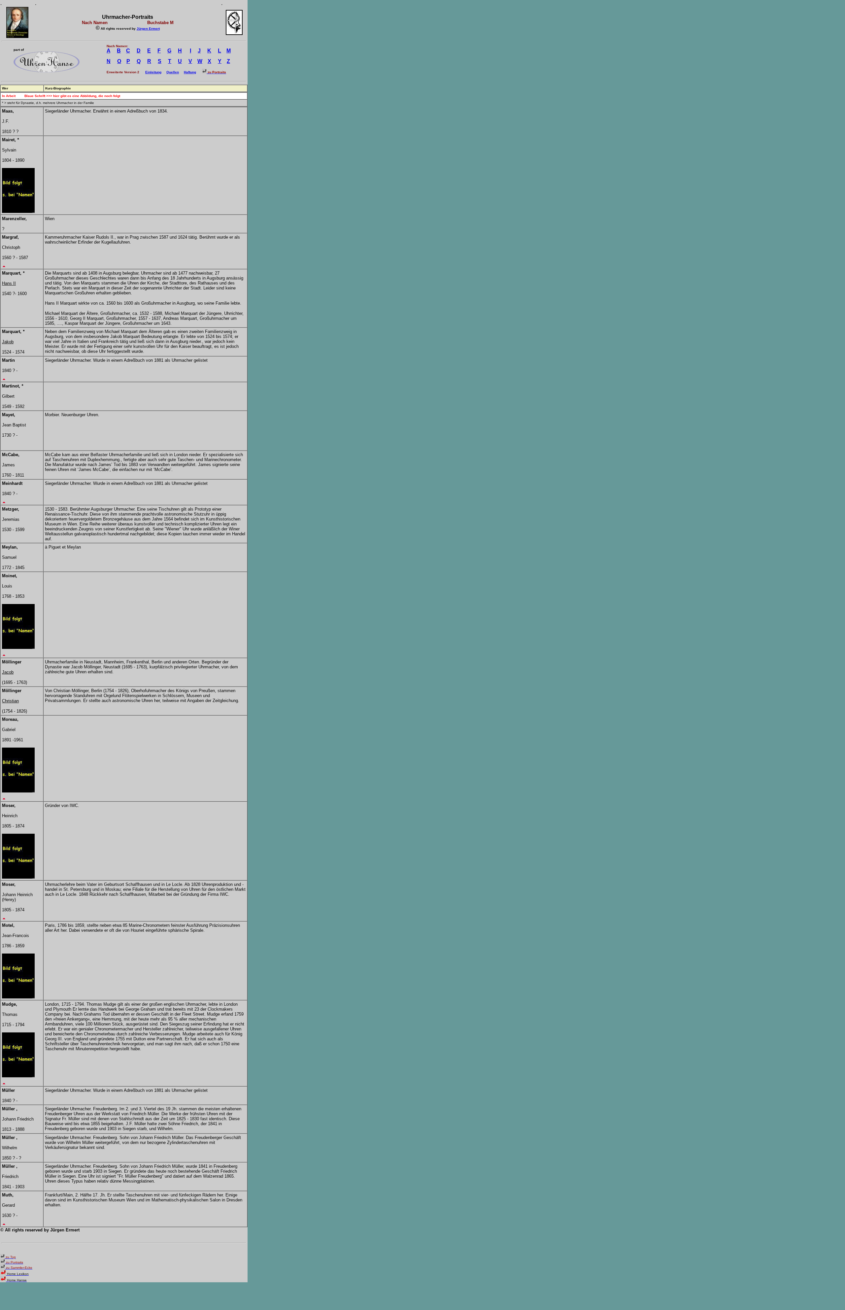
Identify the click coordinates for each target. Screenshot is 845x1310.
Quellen (172, 72)
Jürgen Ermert (148, 28)
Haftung (190, 72)
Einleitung (153, 72)
